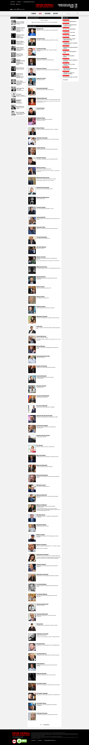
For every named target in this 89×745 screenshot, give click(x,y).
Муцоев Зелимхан (42, 544)
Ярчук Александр (20, 112)
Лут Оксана (18, 94)
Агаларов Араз (41, 38)
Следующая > (46, 724)
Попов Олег (40, 624)
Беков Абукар (40, 128)
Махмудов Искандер (42, 475)
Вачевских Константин (43, 177)
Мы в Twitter (14, 9)
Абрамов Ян (40, 28)
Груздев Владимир (42, 237)
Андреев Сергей (41, 78)
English (19, 4)
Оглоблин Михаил (42, 584)
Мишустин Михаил (42, 504)
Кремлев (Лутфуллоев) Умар (20, 60)
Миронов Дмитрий (42, 495)
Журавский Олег (41, 276)
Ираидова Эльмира (20, 27)
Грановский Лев (41, 217)
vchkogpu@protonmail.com (29, 1)
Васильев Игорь (41, 167)
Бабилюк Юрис (41, 118)
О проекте (12, 1)
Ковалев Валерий (41, 376)
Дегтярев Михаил (20, 68)
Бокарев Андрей (41, 157)
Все (32, 22)
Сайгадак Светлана (42, 713)
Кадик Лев (39, 326)
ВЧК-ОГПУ (55, 13)
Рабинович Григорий (42, 633)
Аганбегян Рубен (41, 48)
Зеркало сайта (22, 9)
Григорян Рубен (41, 227)
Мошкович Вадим (20, 21)
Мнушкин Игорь (41, 514)
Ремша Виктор (41, 663)
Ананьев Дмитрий (42, 58)
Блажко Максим (41, 147)
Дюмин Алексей (41, 256)
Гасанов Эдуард (41, 207)
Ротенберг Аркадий (42, 693)
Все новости (65, 79)
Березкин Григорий (42, 137)
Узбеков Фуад (19, 81)
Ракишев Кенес (41, 643)
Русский (13, 4)
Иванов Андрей (41, 306)
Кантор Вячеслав (20, 106)
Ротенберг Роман (41, 683)
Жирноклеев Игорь (42, 266)
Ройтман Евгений (20, 34)
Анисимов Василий (42, 88)
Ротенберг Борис (41, 703)
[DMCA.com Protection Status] (22, 743)
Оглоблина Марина (42, 594)
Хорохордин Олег (20, 88)
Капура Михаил (19, 73)
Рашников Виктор (41, 653)
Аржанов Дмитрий (42, 98)
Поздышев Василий (42, 614)
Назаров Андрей (41, 564)
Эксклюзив (47, 13)
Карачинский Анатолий (43, 356)
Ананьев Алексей (41, 68)
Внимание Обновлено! (43, 197)
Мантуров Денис (20, 41)
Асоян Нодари (40, 108)
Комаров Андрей (41, 385)
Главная (33, 13)
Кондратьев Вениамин (19, 100)
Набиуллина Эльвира (43, 554)
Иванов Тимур (19, 54)
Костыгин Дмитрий (42, 405)
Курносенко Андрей (42, 425)
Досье (40, 13)
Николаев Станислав (42, 574)
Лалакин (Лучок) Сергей (43, 435)
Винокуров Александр (43, 187)
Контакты (19, 1)
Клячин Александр (42, 366)
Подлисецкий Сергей (42, 604)
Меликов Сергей (41, 485)
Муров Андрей (41, 534)
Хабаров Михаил (20, 47)
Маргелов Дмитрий (42, 465)
